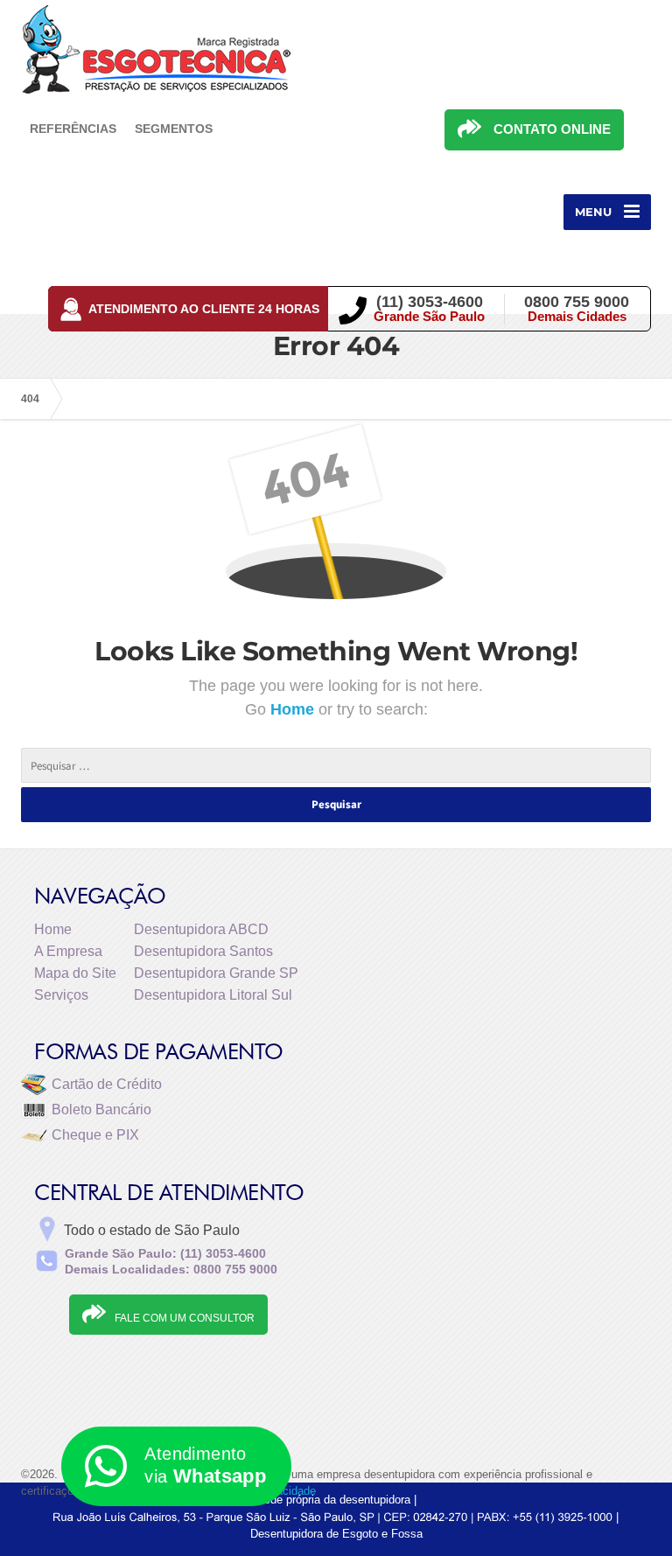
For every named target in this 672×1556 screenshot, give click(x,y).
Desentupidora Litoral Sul (213, 994)
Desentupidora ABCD (201, 929)
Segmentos (174, 129)
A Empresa (68, 951)
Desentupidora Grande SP (216, 973)
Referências (73, 129)
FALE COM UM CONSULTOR (185, 1318)
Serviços (61, 994)
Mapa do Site (75, 973)
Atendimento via (205, 1465)
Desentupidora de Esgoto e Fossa (336, 1533)
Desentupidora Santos (203, 951)
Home (294, 709)
